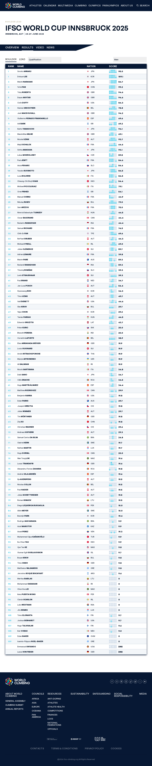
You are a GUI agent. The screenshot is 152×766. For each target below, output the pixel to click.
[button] (65, 5)
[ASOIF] (76, 739)
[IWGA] (100, 739)
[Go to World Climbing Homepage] (16, 5)
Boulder (10, 59)
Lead (22, 59)
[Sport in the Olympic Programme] (52, 739)
